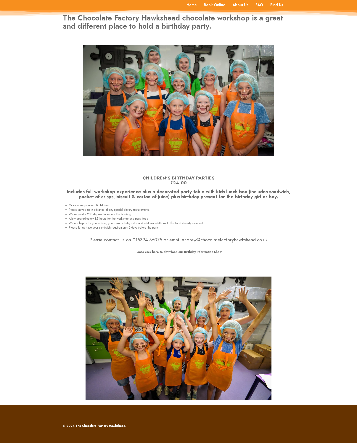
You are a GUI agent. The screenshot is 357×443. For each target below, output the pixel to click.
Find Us (276, 5)
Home (191, 5)
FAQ (259, 5)
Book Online (214, 5)
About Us (240, 5)
